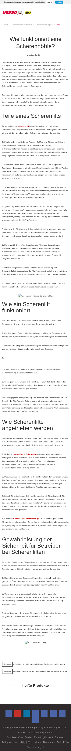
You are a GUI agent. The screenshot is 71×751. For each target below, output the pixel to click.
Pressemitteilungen (44, 25)
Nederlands (49, 742)
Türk (59, 742)
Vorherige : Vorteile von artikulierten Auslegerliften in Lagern (39, 664)
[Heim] (17, 12)
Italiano (38, 742)
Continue (59, 2)
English (29, 737)
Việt (22, 742)
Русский (48, 737)
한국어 (29, 742)
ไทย (16, 742)
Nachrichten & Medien (22, 25)
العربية (41, 747)
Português (7, 742)
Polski (66, 742)
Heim (6, 25)
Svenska (32, 747)
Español (38, 737)
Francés (59, 737)
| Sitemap (48, 732)
